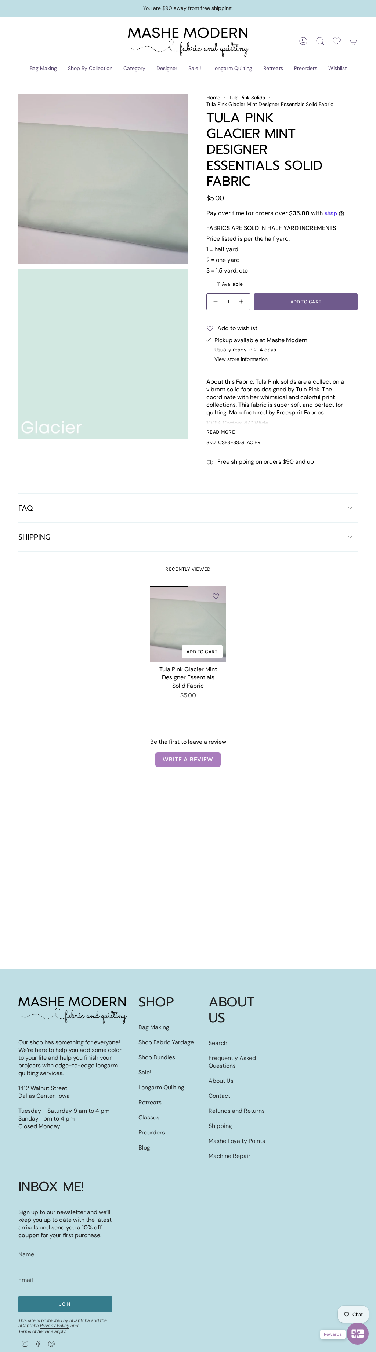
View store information (241, 359)
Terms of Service (35, 1331)
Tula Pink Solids (247, 97)
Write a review (188, 759)
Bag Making (153, 1027)
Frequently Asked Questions (232, 1062)
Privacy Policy (54, 1326)
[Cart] (353, 41)
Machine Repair (229, 1156)
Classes (148, 1117)
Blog (144, 1147)
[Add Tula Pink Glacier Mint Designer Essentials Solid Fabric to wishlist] (216, 596)
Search (218, 1043)
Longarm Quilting (161, 1087)
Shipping (34, 536)
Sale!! (145, 1072)
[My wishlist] (337, 41)
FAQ (25, 508)
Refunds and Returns (237, 1111)
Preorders (151, 1132)
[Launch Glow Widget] (358, 1334)
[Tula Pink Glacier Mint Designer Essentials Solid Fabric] (188, 624)
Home (213, 97)
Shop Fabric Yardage (166, 1042)
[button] (43, 69)
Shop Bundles (156, 1057)
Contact (219, 1096)
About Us (221, 1081)
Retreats (150, 1102)
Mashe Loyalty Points (237, 1141)
